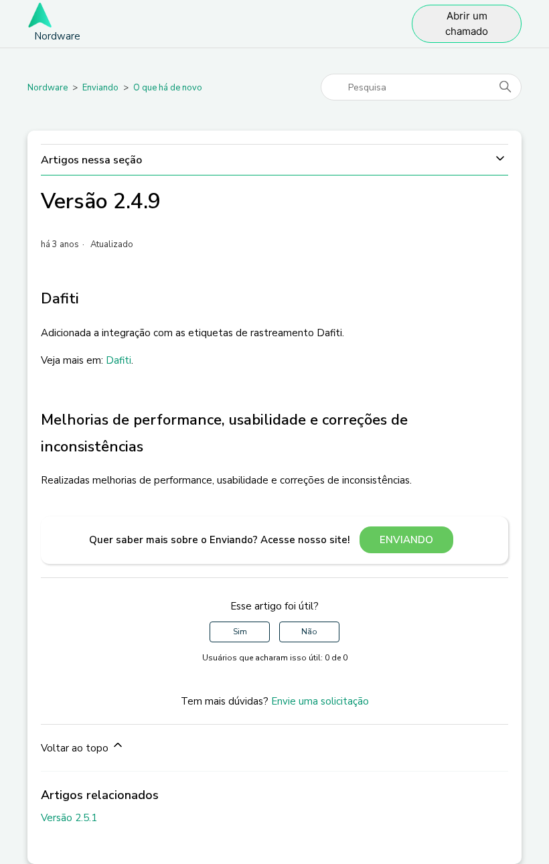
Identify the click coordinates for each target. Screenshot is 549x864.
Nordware (47, 88)
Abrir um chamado (466, 23)
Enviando (100, 88)
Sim (240, 631)
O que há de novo (167, 88)
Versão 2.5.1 (69, 817)
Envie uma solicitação (320, 701)
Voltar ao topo (76, 748)
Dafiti (118, 360)
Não (309, 631)
